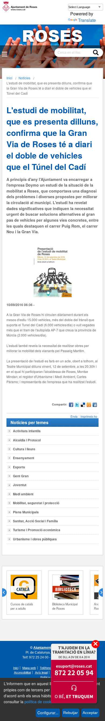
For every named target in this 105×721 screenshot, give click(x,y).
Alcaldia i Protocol (27, 440)
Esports (19, 467)
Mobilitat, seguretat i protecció (36, 502)
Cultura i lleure (24, 449)
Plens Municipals (26, 512)
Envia (74, 416)
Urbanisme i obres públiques (35, 539)
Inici (9, 77)
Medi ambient (23, 494)
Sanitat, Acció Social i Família (35, 521)
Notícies (24, 77)
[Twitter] (77, 405)
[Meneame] (89, 405)
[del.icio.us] (83, 405)
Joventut (19, 484)
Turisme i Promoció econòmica (36, 529)
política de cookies (40, 701)
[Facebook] (71, 405)
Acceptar (90, 712)
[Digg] (95, 405)
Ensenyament (23, 457)
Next (98, 592)
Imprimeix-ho (88, 416)
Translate (87, 20)
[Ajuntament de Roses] (52, 37)
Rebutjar (70, 712)
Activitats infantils (27, 430)
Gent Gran (21, 475)
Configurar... (47, 712)
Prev (6, 592)
